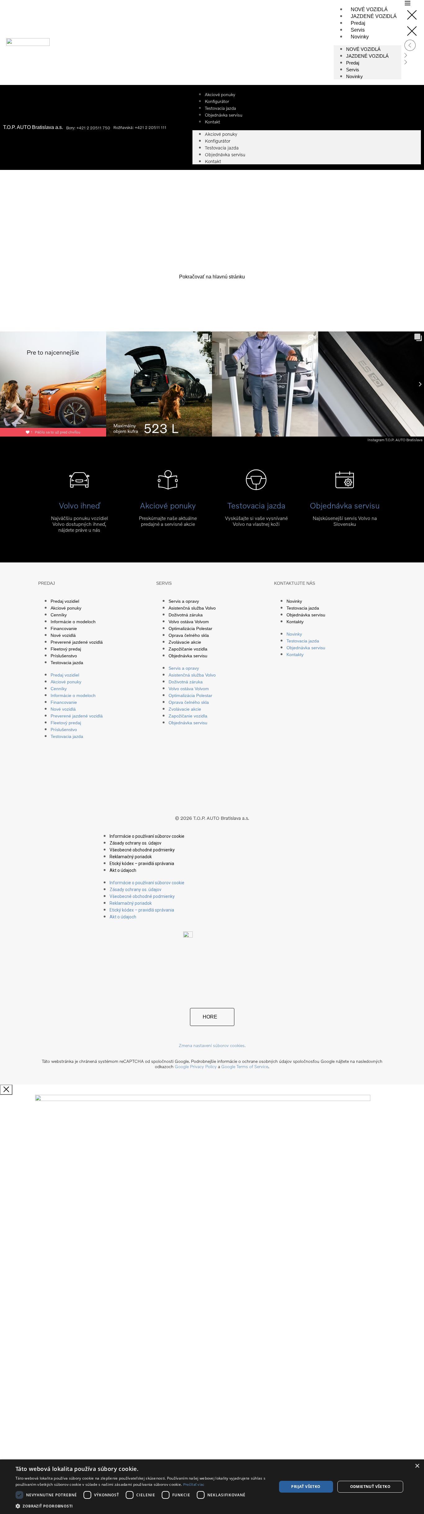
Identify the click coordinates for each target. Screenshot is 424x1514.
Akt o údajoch (123, 870)
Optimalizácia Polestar (190, 628)
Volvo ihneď (79, 505)
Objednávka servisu (223, 115)
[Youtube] (224, 796)
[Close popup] (6, 1090)
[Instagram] (200, 796)
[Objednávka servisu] (344, 479)
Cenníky (59, 614)
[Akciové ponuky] (167, 479)
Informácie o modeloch (73, 621)
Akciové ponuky (221, 134)
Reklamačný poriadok (131, 856)
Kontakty (295, 621)
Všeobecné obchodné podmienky (142, 849)
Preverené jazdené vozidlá (77, 642)
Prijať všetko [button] (305, 1486)
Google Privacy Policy (196, 1066)
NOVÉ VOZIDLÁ (369, 9)
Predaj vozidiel (65, 601)
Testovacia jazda (222, 147)
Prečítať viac (194, 1484)
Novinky (360, 36)
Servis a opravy (184, 601)
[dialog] (212, 1486)
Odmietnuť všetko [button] (370, 1486)
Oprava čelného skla (189, 635)
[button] (142, 1505)
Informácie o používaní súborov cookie (147, 836)
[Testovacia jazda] (256, 479)
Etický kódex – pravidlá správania (142, 863)
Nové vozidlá (63, 635)
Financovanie (64, 628)
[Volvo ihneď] (79, 479)
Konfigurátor (217, 141)
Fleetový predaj (66, 648)
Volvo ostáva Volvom (189, 621)
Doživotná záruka (186, 614)
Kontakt (212, 121)
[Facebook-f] (176, 796)
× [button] (417, 1466)
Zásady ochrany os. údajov (135, 843)
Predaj (358, 23)
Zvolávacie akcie (185, 642)
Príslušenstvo (64, 655)
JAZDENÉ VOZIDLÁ (374, 16)
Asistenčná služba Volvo (192, 608)
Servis (358, 30)
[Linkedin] (248, 796)
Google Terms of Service (244, 1066)
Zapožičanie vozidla (188, 648)
